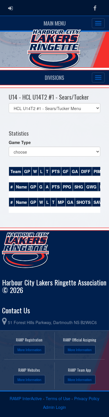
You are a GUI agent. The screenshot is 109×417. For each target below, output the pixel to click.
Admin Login (54, 407)
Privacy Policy (86, 398)
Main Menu (55, 23)
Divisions (54, 77)
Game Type (20, 142)
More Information (29, 349)
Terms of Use (58, 398)
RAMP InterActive (26, 398)
